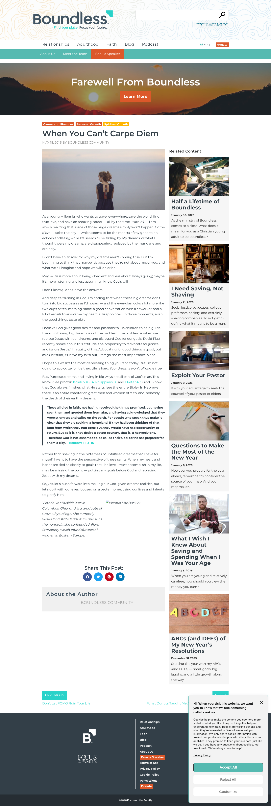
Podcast (150, 44)
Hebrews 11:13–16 (81, 443)
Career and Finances (58, 124)
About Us (47, 54)
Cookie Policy (149, 774)
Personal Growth (89, 124)
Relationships (55, 44)
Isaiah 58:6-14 (83, 382)
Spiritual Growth (116, 124)
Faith (112, 44)
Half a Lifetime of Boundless (195, 204)
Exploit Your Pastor (198, 375)
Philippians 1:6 (106, 382)
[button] (87, 576)
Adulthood (88, 44)
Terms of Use (149, 763)
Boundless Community (88, 142)
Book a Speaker (107, 54)
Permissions (148, 780)
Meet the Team (75, 54)
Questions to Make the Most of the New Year (197, 451)
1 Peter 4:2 (133, 382)
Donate (146, 786)
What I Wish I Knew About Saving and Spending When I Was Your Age (195, 550)
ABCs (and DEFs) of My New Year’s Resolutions (198, 644)
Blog (129, 44)
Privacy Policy (150, 768)
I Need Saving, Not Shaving (197, 291)
